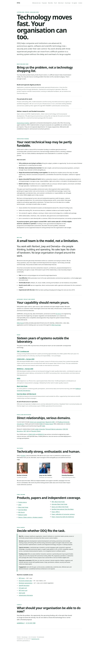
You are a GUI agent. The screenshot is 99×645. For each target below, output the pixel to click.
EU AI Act (58, 314)
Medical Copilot (22, 515)
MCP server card (23, 590)
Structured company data (25, 580)
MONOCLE (41, 434)
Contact (80, 3)
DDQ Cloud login (56, 325)
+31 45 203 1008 (30, 623)
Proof (55, 3)
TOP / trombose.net (23, 351)
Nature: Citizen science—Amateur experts (30, 517)
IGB (27, 431)
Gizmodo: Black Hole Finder (59, 504)
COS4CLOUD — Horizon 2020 (25, 359)
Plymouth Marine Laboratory (53, 429)
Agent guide (22, 593)
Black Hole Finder (22, 386)
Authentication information (26, 595)
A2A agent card (23, 588)
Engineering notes (35, 638)
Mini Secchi (32, 394)
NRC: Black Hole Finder (58, 502)
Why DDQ (50, 3)
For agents (74, 3)
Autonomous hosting (23, 123)
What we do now (36, 3)
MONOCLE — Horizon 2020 (25, 369)
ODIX (43, 426)
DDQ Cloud (60, 3)
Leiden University (40, 429)
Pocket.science (22, 502)
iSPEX (18, 378)
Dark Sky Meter (21, 394)
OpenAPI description (24, 585)
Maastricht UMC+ (50, 422)
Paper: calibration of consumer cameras (63, 514)
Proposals (44, 3)
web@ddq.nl (20, 623)
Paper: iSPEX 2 (56, 512)
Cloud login (68, 3)
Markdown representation (25, 583)
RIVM (40, 424)
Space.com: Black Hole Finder (60, 507)
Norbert (23, 455)
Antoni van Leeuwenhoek (37, 422)
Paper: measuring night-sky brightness (63, 517)
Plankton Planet (36, 431)
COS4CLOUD (31, 434)
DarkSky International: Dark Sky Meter (63, 509)
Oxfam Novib (49, 424)
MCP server (22, 578)
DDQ (18, 3)
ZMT (24, 431)
